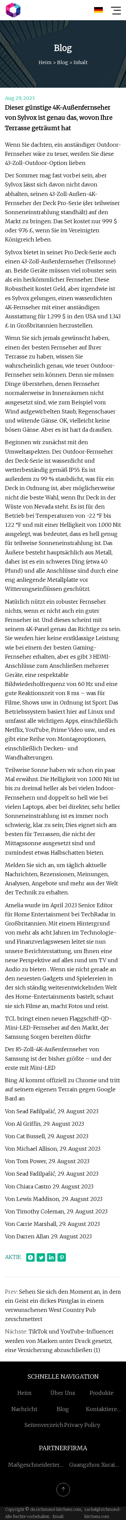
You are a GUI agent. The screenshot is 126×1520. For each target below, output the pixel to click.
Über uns (62, 1392)
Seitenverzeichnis (48, 1425)
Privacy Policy (82, 1425)
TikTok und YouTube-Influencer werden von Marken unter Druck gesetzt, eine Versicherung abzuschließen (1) (59, 1340)
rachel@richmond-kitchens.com (102, 1513)
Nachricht (24, 1409)
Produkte (102, 1392)
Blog (62, 62)
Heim (45, 62)
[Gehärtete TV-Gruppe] (13, 10)
